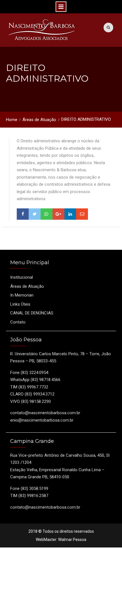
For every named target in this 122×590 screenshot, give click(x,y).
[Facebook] (23, 214)
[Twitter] (35, 214)
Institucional (21, 277)
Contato (18, 322)
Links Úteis (20, 304)
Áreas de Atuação (27, 286)
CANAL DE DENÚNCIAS (31, 313)
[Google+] (58, 214)
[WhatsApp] (46, 214)
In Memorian (21, 295)
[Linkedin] (70, 214)
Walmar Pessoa (72, 539)
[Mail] (82, 214)
